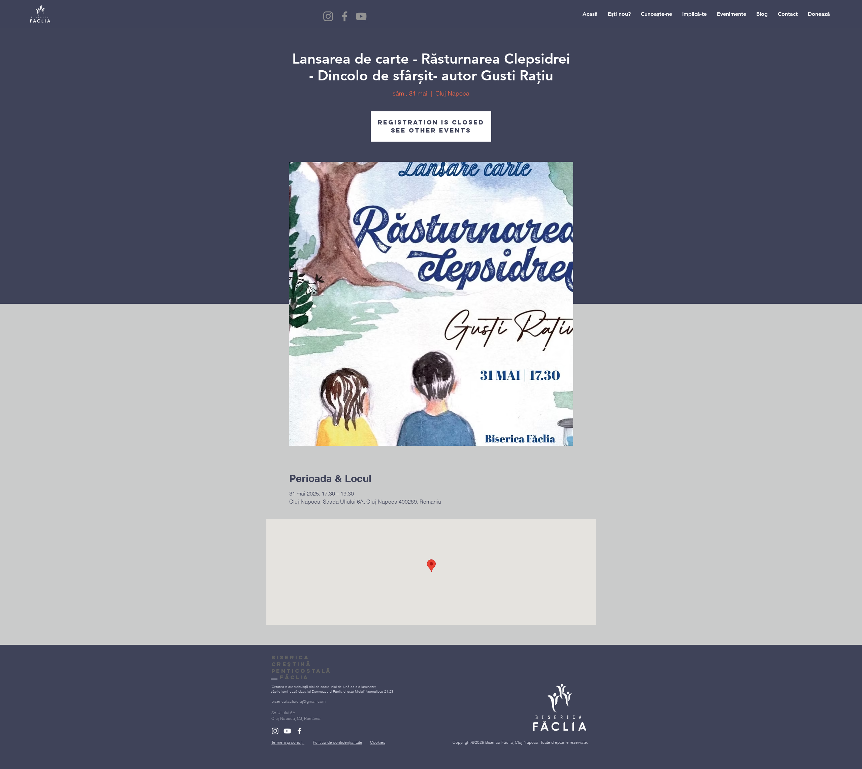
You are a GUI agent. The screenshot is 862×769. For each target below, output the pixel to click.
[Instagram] (328, 16)
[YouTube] (361, 16)
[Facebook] (344, 16)
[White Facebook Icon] (299, 731)
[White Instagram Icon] (275, 731)
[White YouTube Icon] (287, 731)
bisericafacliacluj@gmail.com (298, 701)
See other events (431, 130)
